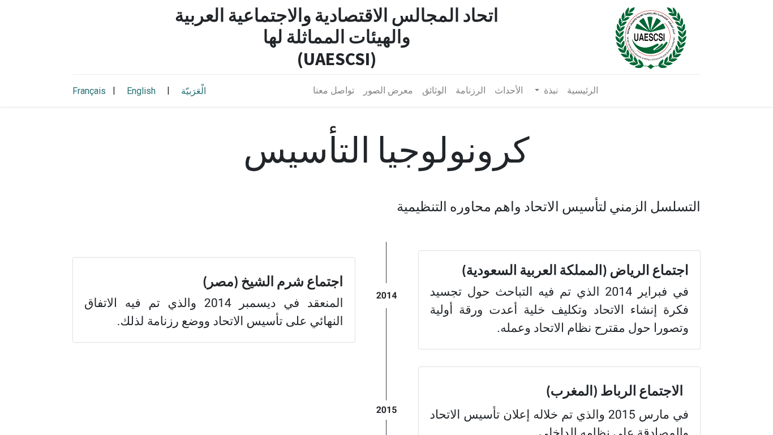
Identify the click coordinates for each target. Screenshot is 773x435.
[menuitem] (582, 90)
